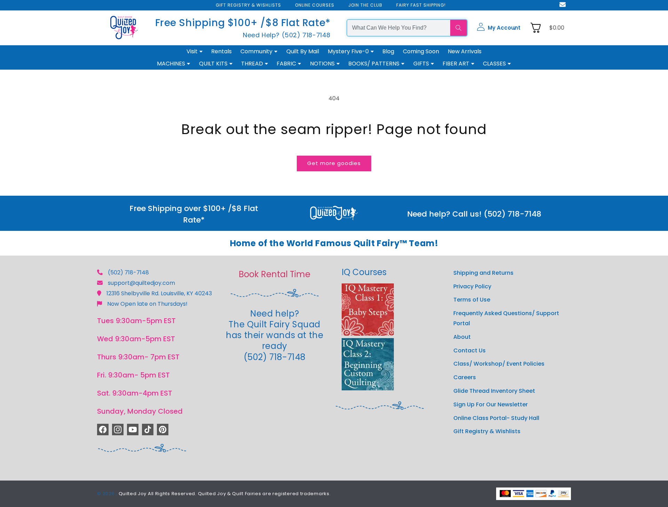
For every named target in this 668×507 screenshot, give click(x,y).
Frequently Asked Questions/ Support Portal (506, 318)
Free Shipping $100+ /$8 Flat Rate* (243, 23)
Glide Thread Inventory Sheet (494, 391)
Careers (464, 377)
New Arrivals (465, 51)
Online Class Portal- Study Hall (496, 418)
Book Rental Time (274, 274)
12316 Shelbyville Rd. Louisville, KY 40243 (159, 293)
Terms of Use (471, 300)
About (462, 337)
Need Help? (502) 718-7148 (287, 35)
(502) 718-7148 (128, 272)
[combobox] (398, 28)
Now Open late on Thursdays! (147, 304)
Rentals (221, 51)
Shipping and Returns (483, 273)
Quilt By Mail (302, 51)
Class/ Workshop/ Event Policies (498, 364)
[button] (498, 28)
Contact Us (469, 350)
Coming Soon (421, 51)
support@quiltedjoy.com (141, 283)
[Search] (458, 28)
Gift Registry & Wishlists (486, 431)
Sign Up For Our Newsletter (490, 404)
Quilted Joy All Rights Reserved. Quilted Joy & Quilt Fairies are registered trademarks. (225, 493)
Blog (388, 51)
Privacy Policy (472, 286)
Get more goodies (334, 163)
